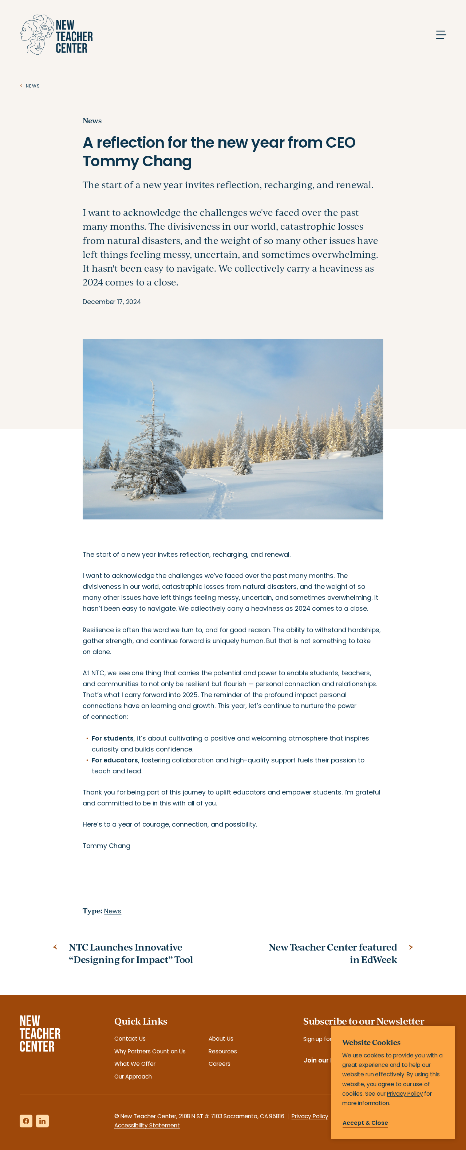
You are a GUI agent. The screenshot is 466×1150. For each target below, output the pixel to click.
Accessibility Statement (147, 1125)
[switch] (233, 700)
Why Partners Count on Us (150, 1051)
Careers (219, 1064)
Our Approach (133, 1076)
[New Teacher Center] (56, 35)
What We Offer (134, 1064)
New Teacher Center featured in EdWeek (333, 953)
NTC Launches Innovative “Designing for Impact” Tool (131, 953)
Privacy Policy (310, 1116)
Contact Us (130, 1038)
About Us (221, 1038)
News (92, 120)
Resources (223, 1051)
